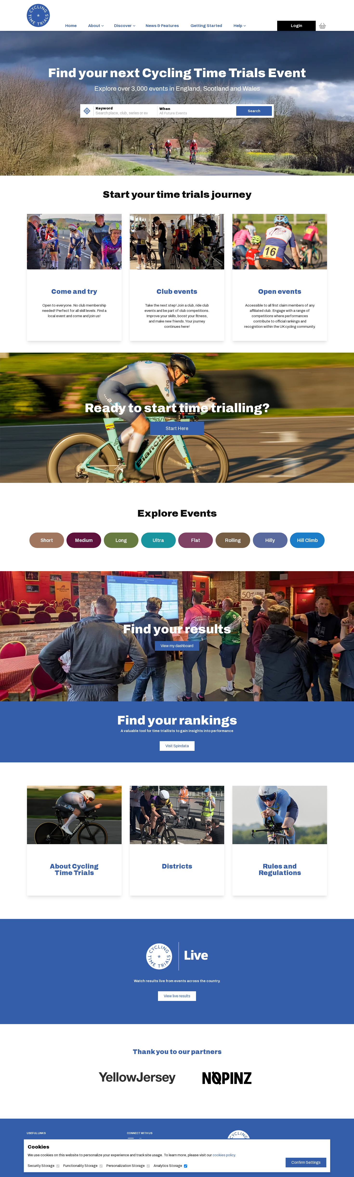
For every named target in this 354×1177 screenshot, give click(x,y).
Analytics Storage (168, 1166)
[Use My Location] (87, 111)
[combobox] (118, 113)
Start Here (177, 428)
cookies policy (224, 1155)
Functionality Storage (80, 1166)
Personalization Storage (125, 1166)
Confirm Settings (306, 1162)
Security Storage (41, 1166)
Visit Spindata (177, 746)
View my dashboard (177, 646)
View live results (177, 996)
